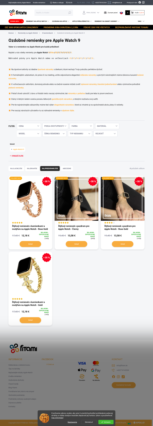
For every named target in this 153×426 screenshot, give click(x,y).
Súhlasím (107, 422)
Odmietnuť (89, 422)
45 (74, 58)
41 (85, 58)
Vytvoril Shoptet (120, 423)
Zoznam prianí (112, 13)
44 (78, 58)
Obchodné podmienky (16, 395)
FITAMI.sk (50, 364)
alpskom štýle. (68, 110)
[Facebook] (113, 376)
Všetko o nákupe (58, 2)
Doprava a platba (14, 403)
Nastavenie (72, 422)
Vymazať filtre (17, 156)
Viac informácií (57, 418)
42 (81, 58)
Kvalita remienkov (39, 2)
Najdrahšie (32, 168)
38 (92, 58)
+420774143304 (123, 370)
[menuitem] (16, 21)
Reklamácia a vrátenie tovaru (19, 365)
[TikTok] (123, 376)
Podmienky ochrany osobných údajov (22, 399)
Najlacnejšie (16, 168)
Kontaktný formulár (123, 385)
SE (56, 52)
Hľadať (69, 13)
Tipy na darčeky (14, 369)
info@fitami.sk (122, 365)
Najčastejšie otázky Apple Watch (19, 2)
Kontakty (11, 406)
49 (70, 58)
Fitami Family (13, 384)
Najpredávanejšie (50, 168)
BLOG (70, 2)
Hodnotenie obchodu (16, 380)
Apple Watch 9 (18, 149)
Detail (30, 244)
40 (88, 58)
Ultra (52, 52)
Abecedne (67, 168)
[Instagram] (118, 376)
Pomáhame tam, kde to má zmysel (21, 391)
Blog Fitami (12, 388)
